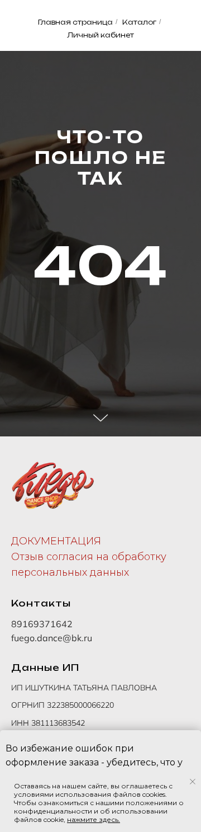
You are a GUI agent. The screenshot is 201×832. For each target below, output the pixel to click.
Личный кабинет (100, 35)
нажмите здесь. (93, 819)
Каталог (139, 22)
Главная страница (75, 22)
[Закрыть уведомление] (192, 781)
